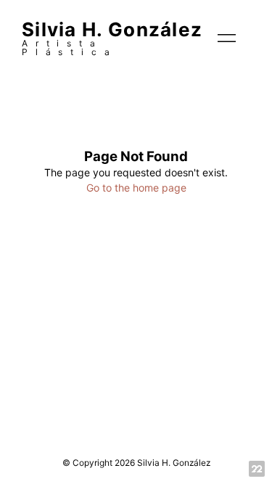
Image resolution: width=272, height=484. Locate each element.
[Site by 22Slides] (257, 469)
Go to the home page (136, 187)
